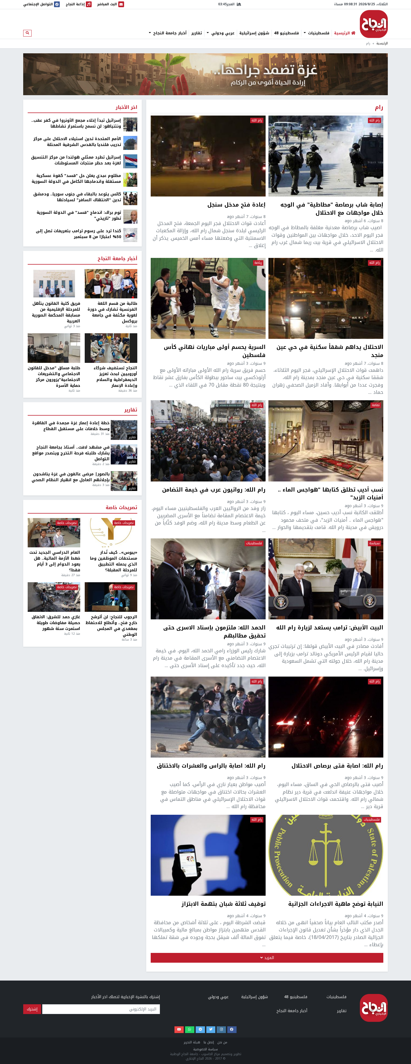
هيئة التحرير (192, 1042)
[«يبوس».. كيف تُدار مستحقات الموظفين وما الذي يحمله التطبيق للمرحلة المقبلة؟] (111, 533)
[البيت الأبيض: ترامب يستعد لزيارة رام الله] (325, 578)
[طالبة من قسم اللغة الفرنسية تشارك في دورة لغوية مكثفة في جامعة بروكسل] (111, 284)
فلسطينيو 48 (286, 33)
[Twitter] (211, 1029)
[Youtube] (179, 1029)
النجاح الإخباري (374, 24)
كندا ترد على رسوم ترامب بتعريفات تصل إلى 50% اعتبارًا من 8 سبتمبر (78, 234)
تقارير (196, 33)
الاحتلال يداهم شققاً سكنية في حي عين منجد (330, 351)
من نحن (222, 1042)
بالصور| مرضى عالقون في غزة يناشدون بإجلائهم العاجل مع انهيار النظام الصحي (71, 477)
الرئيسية (382, 43)
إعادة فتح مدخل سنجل (236, 205)
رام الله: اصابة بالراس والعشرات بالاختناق (211, 766)
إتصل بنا (209, 1042)
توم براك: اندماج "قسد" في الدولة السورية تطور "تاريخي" (79, 215)
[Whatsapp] (189, 1029)
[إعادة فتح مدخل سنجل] (208, 156)
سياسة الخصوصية (205, 1049)
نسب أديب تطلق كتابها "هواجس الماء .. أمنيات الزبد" (330, 494)
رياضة (258, 263)
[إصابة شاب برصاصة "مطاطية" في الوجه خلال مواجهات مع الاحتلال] (325, 156)
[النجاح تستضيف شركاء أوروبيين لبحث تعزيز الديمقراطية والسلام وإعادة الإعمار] (111, 348)
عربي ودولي (222, 33)
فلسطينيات (318, 33)
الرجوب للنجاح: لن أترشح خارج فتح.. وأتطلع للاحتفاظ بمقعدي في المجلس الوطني (111, 626)
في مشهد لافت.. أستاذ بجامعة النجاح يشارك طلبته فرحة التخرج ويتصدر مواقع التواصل (71, 453)
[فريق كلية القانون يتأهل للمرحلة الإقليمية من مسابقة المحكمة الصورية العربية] (54, 284)
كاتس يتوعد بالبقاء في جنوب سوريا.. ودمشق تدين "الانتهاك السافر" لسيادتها (77, 197)
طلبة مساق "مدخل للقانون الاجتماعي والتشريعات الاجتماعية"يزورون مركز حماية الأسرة (54, 377)
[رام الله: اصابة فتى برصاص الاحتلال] (325, 717)
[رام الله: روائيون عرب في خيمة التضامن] (208, 440)
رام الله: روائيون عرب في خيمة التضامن (214, 490)
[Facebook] (232, 1029)
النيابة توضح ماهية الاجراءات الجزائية (335, 904)
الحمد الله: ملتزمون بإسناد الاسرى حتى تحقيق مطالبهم (214, 632)
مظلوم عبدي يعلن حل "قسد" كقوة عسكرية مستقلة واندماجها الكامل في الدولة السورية (76, 178)
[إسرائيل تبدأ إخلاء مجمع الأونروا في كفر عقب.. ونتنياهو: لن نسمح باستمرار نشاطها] (130, 124)
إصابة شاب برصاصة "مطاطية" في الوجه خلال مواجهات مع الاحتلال (331, 209)
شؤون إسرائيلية (254, 33)
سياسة (374, 543)
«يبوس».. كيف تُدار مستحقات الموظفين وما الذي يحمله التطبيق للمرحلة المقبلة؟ (113, 561)
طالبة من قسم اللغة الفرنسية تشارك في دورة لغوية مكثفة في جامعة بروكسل (112, 312)
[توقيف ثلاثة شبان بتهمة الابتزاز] (208, 855)
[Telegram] (200, 1029)
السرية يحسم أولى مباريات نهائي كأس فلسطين (215, 351)
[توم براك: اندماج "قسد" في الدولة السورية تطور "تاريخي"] (130, 216)
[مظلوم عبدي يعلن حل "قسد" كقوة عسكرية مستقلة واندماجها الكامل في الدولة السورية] (130, 179)
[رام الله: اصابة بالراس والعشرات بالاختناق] (208, 717)
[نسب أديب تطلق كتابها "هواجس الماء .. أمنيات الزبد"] (325, 440)
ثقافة (376, 405)
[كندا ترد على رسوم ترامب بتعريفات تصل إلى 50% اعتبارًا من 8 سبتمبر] (130, 235)
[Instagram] (221, 1029)
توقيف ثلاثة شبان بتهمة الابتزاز (223, 904)
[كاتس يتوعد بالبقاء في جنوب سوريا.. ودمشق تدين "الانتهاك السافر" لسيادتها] (130, 198)
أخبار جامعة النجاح (169, 33)
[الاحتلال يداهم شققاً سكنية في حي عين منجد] (325, 298)
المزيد (268, 958)
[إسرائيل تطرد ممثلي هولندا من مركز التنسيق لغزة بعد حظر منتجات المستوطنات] (130, 161)
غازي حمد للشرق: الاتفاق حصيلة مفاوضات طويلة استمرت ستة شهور (56, 623)
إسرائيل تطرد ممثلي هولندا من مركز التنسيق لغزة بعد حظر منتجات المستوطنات (76, 160)
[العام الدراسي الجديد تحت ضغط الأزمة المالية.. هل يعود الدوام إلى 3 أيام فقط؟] (54, 533)
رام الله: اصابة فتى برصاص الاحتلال (337, 766)
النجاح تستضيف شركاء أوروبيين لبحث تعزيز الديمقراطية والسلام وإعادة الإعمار (115, 377)
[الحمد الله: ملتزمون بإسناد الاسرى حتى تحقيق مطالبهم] (208, 578)
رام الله (374, 120)
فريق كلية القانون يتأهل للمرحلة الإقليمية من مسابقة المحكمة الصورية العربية (56, 312)
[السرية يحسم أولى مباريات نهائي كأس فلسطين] (208, 298)
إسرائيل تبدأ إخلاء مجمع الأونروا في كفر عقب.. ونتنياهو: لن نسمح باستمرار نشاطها (76, 123)
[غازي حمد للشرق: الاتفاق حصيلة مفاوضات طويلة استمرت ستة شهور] (54, 597)
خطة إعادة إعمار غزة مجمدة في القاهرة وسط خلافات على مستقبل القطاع (71, 426)
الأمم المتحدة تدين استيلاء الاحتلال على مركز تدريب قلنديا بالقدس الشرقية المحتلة (77, 142)
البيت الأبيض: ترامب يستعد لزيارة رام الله (329, 628)
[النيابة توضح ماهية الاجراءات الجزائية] (325, 855)
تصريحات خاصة (121, 507)
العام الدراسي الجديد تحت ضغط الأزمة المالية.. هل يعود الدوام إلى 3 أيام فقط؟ (54, 561)
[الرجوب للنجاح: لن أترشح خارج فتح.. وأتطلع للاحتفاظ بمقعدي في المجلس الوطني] (111, 597)
